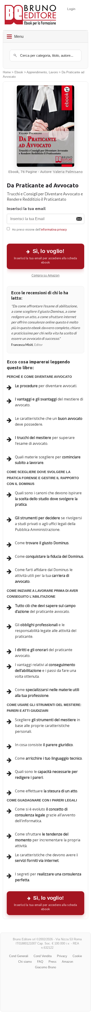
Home (7, 72)
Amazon (67, 961)
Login (71, 9)
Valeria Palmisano (68, 172)
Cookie (77, 956)
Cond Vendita (43, 956)
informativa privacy (54, 229)
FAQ (40, 961)
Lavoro (53, 72)
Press (52, 961)
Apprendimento (37, 72)
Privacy (62, 956)
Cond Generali (18, 956)
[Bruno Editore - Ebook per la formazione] (30, 15)
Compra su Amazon (46, 275)
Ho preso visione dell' (39, 229)
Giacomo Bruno (45, 967)
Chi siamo (25, 961)
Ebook (18, 72)
